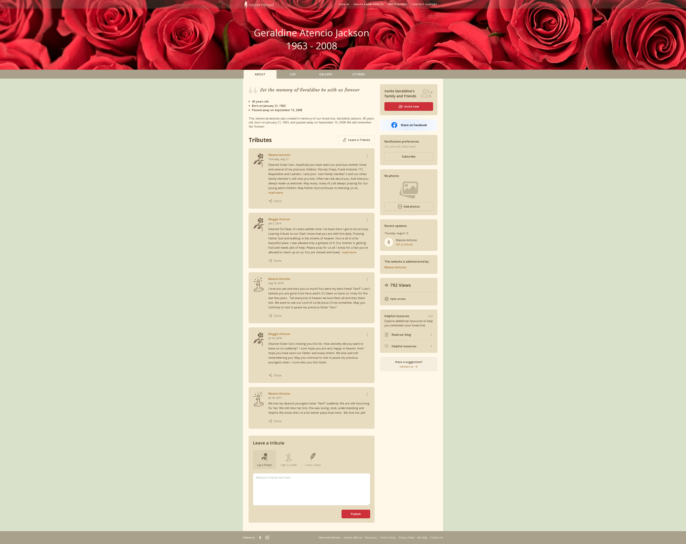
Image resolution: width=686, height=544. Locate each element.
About (260, 74)
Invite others (398, 4)
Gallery (325, 74)
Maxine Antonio (279, 155)
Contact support (424, 4)
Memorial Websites (330, 537)
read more (275, 193)
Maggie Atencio (279, 219)
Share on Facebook (414, 125)
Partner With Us (353, 537)
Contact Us (436, 537)
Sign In (344, 4)
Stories (358, 74)
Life (293, 74)
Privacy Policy (406, 537)
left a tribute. (404, 244)
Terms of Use (388, 537)
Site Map (422, 537)
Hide (430, 316)
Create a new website (368, 4)
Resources (371, 537)
